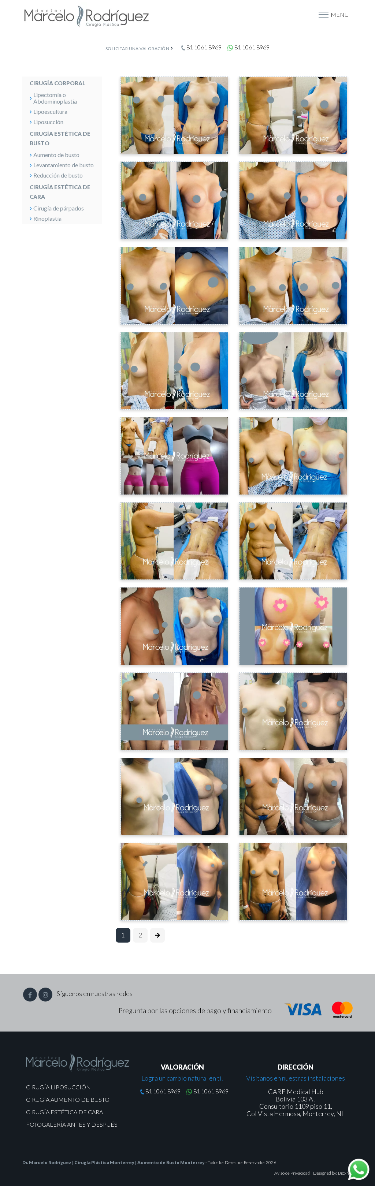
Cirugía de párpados (58, 208)
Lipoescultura (50, 111)
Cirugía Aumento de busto (67, 1099)
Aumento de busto (56, 154)
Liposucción (48, 121)
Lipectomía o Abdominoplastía (55, 98)
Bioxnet (345, 1173)
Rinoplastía (47, 218)
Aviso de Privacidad (292, 1173)
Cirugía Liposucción (58, 1086)
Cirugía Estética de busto (60, 138)
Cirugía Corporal (57, 83)
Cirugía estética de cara (60, 192)
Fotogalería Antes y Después (72, 1123)
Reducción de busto (58, 175)
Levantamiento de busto (63, 164)
